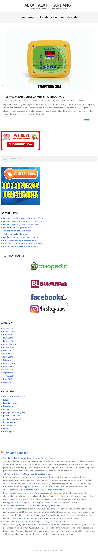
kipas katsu (8, 406)
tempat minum (9, 422)
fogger (6, 400)
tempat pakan (9, 425)
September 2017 (10, 373)
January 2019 (9, 341)
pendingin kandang (12, 419)
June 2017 (7, 379)
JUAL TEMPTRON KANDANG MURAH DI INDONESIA (33, 97)
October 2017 (9, 369)
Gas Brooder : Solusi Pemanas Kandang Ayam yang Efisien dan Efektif (34, 521)
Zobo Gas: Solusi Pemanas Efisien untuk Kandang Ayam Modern (31, 506)
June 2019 (7, 335)
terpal (6, 428)
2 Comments (79, 101)
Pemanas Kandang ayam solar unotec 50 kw (23, 218)
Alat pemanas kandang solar (16, 234)
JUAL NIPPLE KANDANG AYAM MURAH (19, 240)
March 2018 (8, 357)
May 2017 (7, 382)
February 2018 (9, 360)
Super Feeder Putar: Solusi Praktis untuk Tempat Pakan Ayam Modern (34, 490)
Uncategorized (61, 101)
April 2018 (7, 354)
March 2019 (8, 338)
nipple (6, 409)
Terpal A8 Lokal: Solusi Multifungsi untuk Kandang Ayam (28, 458)
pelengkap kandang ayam (44, 101)
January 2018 (9, 363)
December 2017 (9, 366)
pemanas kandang (11, 416)
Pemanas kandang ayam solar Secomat (21, 224)
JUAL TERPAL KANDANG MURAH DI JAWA (20, 247)
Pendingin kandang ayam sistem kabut (20, 237)
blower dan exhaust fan (14, 397)
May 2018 (7, 350)
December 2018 (9, 344)
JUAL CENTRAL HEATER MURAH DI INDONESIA (23, 243)
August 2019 (8, 331)
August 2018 (8, 347)
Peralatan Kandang (16, 453)
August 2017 (8, 376)
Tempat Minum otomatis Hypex (17, 231)
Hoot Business (46, 550)
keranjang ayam (10, 403)
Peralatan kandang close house (17, 228)
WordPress (62, 550)
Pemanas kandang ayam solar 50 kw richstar (23, 221)
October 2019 (9, 328)
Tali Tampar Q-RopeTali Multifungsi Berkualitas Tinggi (27, 474)
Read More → (89, 120)
